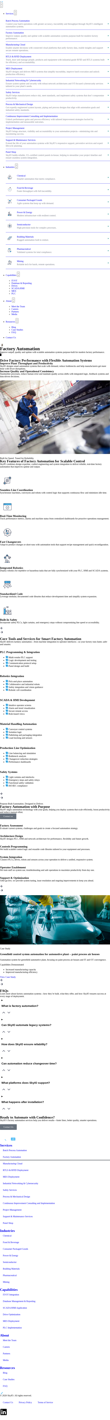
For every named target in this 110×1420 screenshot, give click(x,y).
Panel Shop (8, 1223)
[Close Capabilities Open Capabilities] (18, 274)
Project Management (12, 1210)
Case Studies (8, 1379)
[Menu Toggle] (1, 5)
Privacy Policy (25, 1402)
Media (6, 1360)
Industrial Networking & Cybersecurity (20, 1183)
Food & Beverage (11, 1242)
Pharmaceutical (10, 1275)
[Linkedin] (3, 1412)
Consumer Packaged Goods (15, 1249)
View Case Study (8, 977)
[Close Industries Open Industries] (16, 166)
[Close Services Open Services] (15, 12)
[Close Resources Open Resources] (17, 320)
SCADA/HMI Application (15, 1308)
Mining (6, 1282)
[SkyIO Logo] (1, 1)
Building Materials (11, 1269)
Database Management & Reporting (19, 1301)
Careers (6, 1347)
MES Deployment (11, 1177)
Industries (7, 1231)
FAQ (5, 1386)
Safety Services (10, 1190)
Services (6, 1145)
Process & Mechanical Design (16, 1196)
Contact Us (8, 1402)
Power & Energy (10, 1255)
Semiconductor (9, 1262)
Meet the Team (9, 1340)
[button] (55, 628)
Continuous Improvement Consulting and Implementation (29, 1203)
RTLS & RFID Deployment (15, 1170)
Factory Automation (12, 1157)
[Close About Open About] (13, 300)
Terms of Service (45, 1402)
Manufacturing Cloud (12, 1163)
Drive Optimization (11, 1314)
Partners (6, 1353)
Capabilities (9, 1290)
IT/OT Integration (11, 1294)
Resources (7, 1368)
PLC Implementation (12, 1327)
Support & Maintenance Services (18, 1216)
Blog (5, 1373)
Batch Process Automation (15, 1150)
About (4, 1335)
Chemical (7, 1235)
